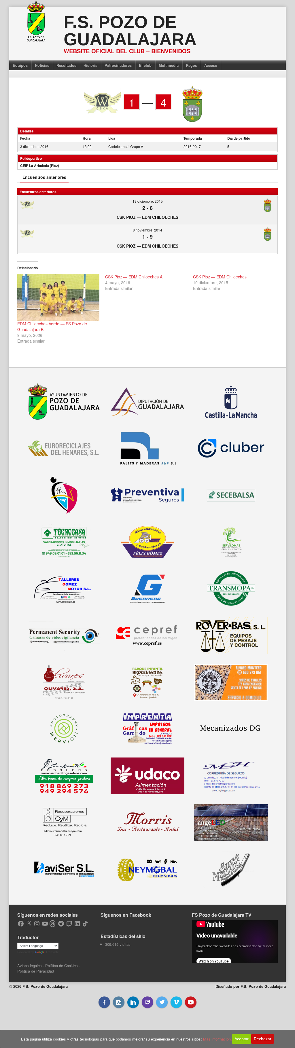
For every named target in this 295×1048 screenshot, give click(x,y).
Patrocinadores (118, 65)
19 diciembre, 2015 (148, 201)
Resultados (66, 65)
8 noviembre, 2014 (147, 229)
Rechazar (262, 1038)
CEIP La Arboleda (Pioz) (39, 165)
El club (145, 65)
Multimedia (169, 65)
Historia (90, 65)
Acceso (210, 65)
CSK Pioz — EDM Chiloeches (147, 217)
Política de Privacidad (35, 971)
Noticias (42, 65)
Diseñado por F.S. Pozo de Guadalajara (250, 986)
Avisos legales (29, 965)
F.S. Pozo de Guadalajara (130, 30)
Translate (52, 952)
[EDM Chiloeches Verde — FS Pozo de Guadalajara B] (58, 297)
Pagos (191, 65)
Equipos (20, 65)
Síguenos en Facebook (126, 915)
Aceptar (242, 1038)
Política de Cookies (61, 965)
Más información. (217, 1039)
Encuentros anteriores (44, 177)
